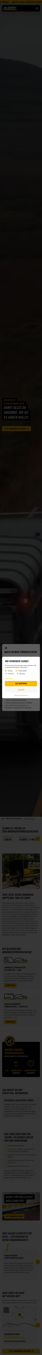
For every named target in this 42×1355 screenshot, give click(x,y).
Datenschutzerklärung (21, 695)
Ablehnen (21, 690)
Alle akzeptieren (21, 684)
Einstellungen (9, 678)
